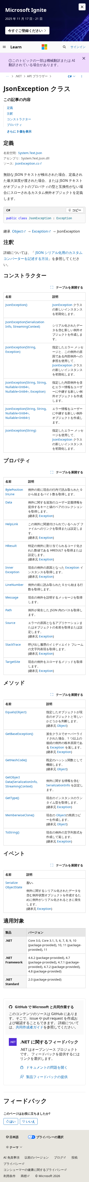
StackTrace (13, 644)
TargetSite (12, 662)
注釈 (10, 113)
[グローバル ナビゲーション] (4, 47)
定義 (10, 108)
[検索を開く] (64, 47)
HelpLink (11, 524)
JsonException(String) (20, 430)
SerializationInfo (58, 785)
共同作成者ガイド (29, 1027)
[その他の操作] (82, 76)
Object (17, 231)
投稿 (75, 1157)
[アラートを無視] (82, 6)
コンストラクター (19, 119)
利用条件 (9, 1176)
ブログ (58, 1157)
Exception (40, 231)
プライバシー (12, 1164)
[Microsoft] (44, 47)
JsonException (62, 305)
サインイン (78, 47)
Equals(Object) (15, 712)
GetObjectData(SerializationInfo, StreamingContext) (21, 781)
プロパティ (14, 125)
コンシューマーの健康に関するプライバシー (33, 1170)
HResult (11, 546)
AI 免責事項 (11, 1157)
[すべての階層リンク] (7, 76)
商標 (24, 1176)
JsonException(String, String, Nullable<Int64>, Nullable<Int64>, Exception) (26, 386)
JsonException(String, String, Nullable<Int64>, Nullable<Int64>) (26, 413)
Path (8, 610)
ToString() (12, 832)
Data (8, 502)
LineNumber (14, 585)
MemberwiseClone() (19, 815)
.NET (18, 76)
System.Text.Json (30, 153)
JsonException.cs (27, 163)
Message (11, 597)
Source (10, 623)
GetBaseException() (19, 734)
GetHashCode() (16, 760)
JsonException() (16, 305)
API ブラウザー (37, 76)
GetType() (12, 798)
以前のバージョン (37, 1157)
